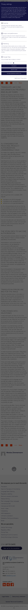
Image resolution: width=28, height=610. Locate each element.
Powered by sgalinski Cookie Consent (18, 76)
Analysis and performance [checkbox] (10, 33)
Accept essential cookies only (14, 73)
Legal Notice (17, 78)
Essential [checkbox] (5, 23)
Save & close (14, 69)
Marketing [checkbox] (6, 43)
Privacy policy (24, 78)
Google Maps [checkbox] (7, 57)
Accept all (14, 66)
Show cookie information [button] (7, 62)
